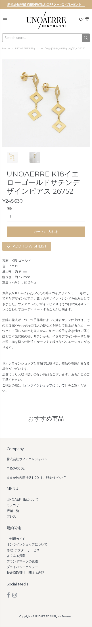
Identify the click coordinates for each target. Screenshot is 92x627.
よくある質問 (16, 556)
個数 (9, 208)
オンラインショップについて (44, 385)
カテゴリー (14, 505)
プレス (11, 516)
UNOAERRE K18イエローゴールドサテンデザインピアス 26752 (50, 48)
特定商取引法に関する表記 (25, 573)
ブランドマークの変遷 (22, 561)
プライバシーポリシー (22, 567)
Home (6, 48)
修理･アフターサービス (23, 550)
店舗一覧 (13, 511)
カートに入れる (46, 232)
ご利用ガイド (16, 539)
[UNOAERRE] (46, 20)
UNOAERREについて (23, 499)
